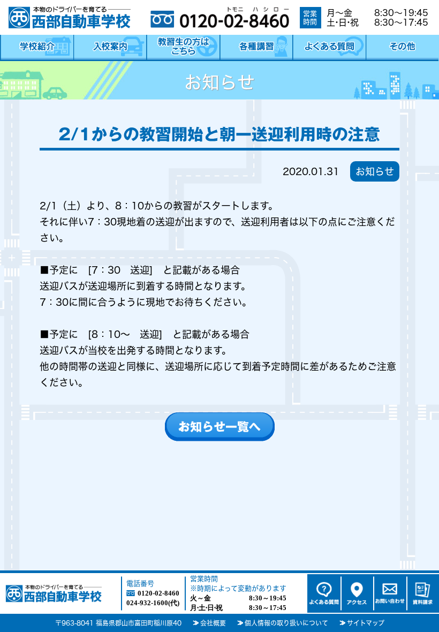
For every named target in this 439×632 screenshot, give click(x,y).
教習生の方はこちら (183, 48)
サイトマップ (365, 623)
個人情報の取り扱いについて (286, 623)
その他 (402, 48)
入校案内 (110, 48)
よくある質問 (329, 48)
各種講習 (256, 48)
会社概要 (213, 623)
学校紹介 (36, 48)
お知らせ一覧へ (219, 427)
